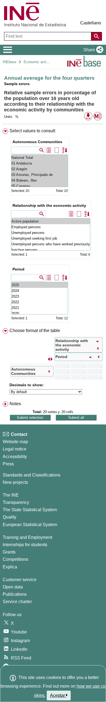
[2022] (39, 302)
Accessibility (15, 456)
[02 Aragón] (39, 169)
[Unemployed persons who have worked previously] (50, 244)
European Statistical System (30, 524)
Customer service (19, 579)
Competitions (15, 559)
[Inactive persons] (50, 250)
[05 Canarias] (39, 186)
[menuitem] (53, 227)
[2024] (39, 291)
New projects (15, 482)
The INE (11, 495)
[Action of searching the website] (96, 36)
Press (8, 464)
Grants (9, 552)
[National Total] (39, 157)
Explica (10, 567)
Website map (15, 441)
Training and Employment (27, 537)
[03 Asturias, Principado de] (39, 175)
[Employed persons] (50, 227)
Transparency (16, 502)
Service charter (17, 601)
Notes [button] (15, 403)
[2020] (39, 313)
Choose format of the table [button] (35, 330)
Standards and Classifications (31, 475)
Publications (15, 594)
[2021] (39, 308)
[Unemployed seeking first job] (50, 238)
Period (18, 269)
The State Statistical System (30, 509)
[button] (92, 50)
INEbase (9, 62)
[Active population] (50, 221)
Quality (9, 517)
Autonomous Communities (37, 142)
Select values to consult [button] (32, 130)
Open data (13, 587)
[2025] (39, 285)
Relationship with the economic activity (49, 205)
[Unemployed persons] (50, 233)
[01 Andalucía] (39, 163)
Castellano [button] (90, 23)
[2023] (39, 296)
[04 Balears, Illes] (39, 180)
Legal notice (14, 449)
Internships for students (25, 544)
